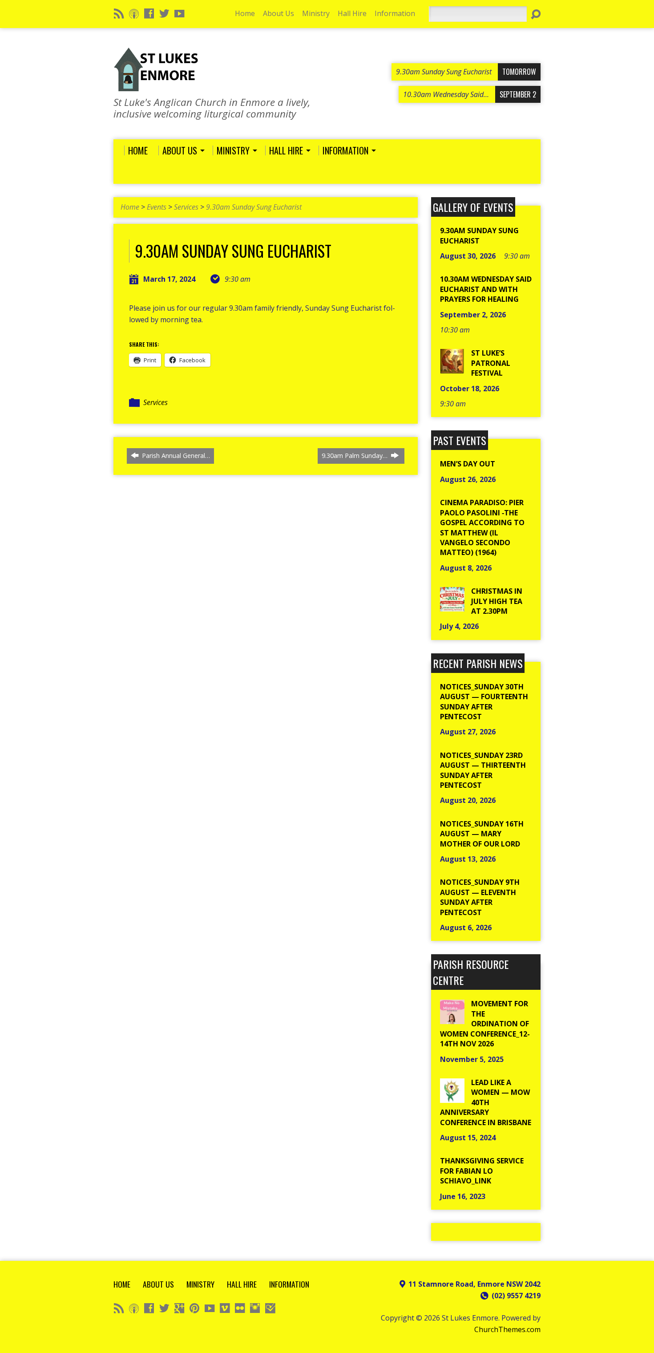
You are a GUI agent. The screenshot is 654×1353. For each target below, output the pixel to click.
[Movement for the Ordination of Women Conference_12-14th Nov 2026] (452, 1019)
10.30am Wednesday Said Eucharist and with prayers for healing (486, 289)
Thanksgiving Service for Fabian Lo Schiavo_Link (482, 1171)
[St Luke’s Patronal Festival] (452, 368)
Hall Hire (352, 13)
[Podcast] (134, 13)
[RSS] (119, 13)
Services (186, 207)
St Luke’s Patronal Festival (490, 363)
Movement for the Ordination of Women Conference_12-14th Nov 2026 (485, 1024)
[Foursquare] (270, 1308)
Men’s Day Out (467, 464)
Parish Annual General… (175, 455)
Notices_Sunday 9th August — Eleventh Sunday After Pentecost (480, 897)
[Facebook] (149, 13)
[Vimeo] (225, 1308)
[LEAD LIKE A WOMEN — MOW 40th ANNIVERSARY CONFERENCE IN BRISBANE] (452, 1098)
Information (395, 13)
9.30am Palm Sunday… (355, 455)
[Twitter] (164, 13)
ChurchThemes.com (507, 1329)
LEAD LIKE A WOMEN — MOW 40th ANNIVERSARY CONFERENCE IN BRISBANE (485, 1102)
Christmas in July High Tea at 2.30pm (496, 601)
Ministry (316, 13)
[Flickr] (240, 1308)
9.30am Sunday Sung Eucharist (254, 207)
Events (156, 207)
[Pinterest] (194, 1308)
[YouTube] (179, 13)
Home (245, 13)
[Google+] (179, 1308)
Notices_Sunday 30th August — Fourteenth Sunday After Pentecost (484, 701)
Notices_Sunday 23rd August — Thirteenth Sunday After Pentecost (483, 770)
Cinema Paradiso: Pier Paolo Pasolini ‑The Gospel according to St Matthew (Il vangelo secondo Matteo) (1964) (482, 527)
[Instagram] (255, 1308)
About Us (278, 13)
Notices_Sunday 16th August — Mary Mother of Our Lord (482, 834)
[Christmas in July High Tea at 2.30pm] (452, 607)
